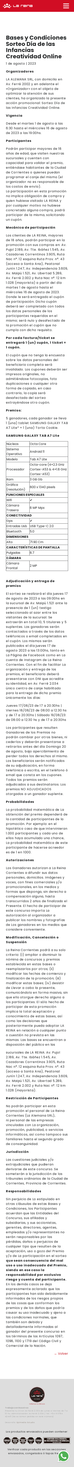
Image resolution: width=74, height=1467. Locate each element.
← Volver (61, 1353)
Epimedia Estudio (26, 1422)
